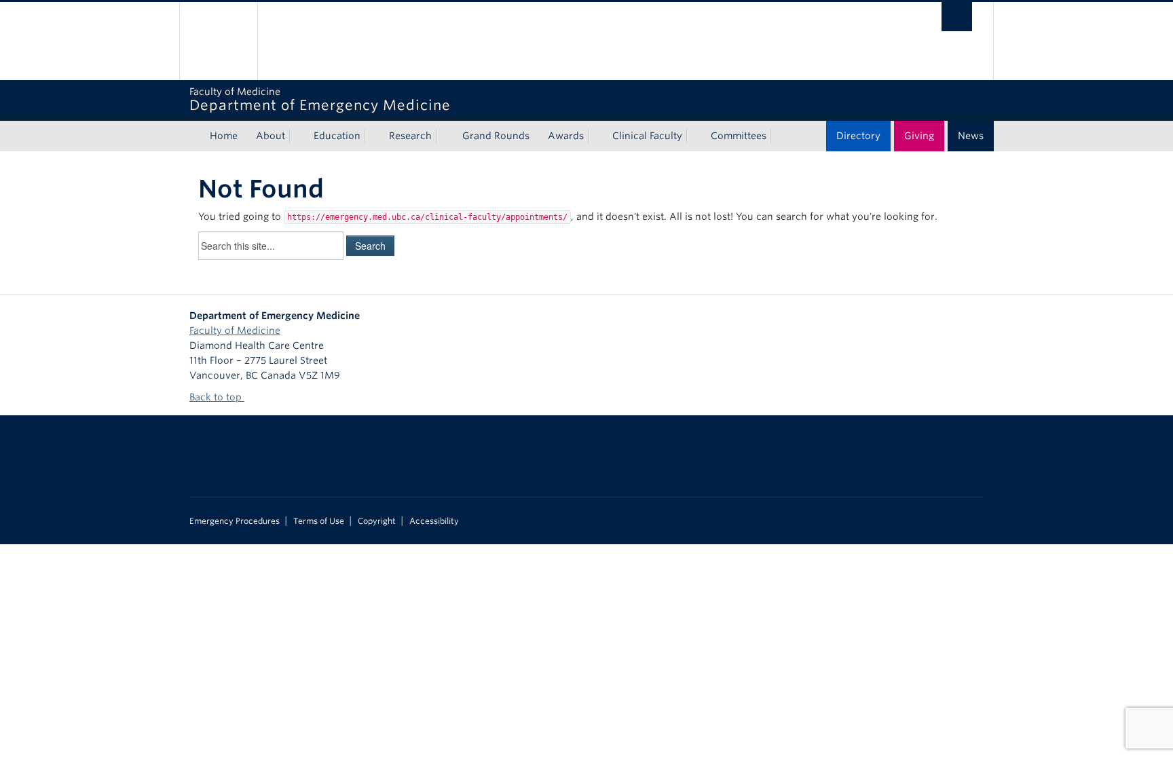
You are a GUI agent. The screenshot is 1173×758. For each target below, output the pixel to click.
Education (337, 135)
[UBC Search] (957, 16)
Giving (919, 135)
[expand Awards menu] (596, 136)
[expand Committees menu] (778, 136)
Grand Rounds (495, 135)
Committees (738, 135)
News (971, 135)
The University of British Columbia (218, 41)
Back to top (216, 397)
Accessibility (434, 521)
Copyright (377, 521)
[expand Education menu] (373, 136)
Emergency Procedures (234, 521)
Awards (566, 135)
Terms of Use (318, 521)
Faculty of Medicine (234, 330)
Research (410, 135)
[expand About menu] (297, 136)
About (270, 135)
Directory (858, 135)
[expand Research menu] (444, 136)
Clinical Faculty (647, 135)
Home (224, 135)
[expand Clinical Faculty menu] (694, 136)
